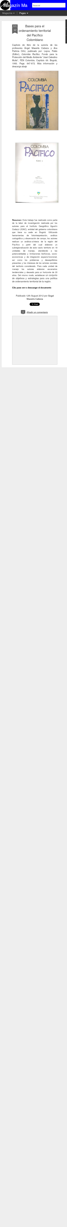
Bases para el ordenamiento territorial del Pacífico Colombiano (35, 33)
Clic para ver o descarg (31, 287)
